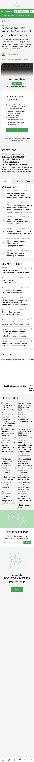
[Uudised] (9, 760)
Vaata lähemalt (9, 138)
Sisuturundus (10, 154)
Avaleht (4, 15)
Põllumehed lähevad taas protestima (7, 498)
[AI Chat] (25, 760)
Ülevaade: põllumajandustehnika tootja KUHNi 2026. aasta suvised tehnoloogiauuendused (19, 195)
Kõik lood (11, 15)
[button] (13, 542)
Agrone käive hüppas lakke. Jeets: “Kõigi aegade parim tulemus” (16, 243)
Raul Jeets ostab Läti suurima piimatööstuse (25, 419)
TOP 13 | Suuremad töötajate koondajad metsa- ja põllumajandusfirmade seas (8, 447)
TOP (8, 202)
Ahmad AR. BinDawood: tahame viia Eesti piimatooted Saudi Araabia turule (18, 221)
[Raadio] (15, 760)
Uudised (9, 217)
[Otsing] (20, 760)
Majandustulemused (14, 238)
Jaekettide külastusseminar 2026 (13, 386)
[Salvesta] (31, 191)
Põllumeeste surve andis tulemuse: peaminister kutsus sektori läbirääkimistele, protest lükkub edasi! (15, 302)
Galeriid (27, 15)
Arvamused (20, 15)
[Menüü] (3, 760)
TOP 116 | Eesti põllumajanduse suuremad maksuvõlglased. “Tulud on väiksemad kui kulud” (19, 207)
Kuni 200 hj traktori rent (9, 167)
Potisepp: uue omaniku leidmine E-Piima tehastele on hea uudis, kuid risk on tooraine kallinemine (14, 334)
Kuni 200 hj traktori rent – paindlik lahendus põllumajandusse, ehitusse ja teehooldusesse (14, 160)
